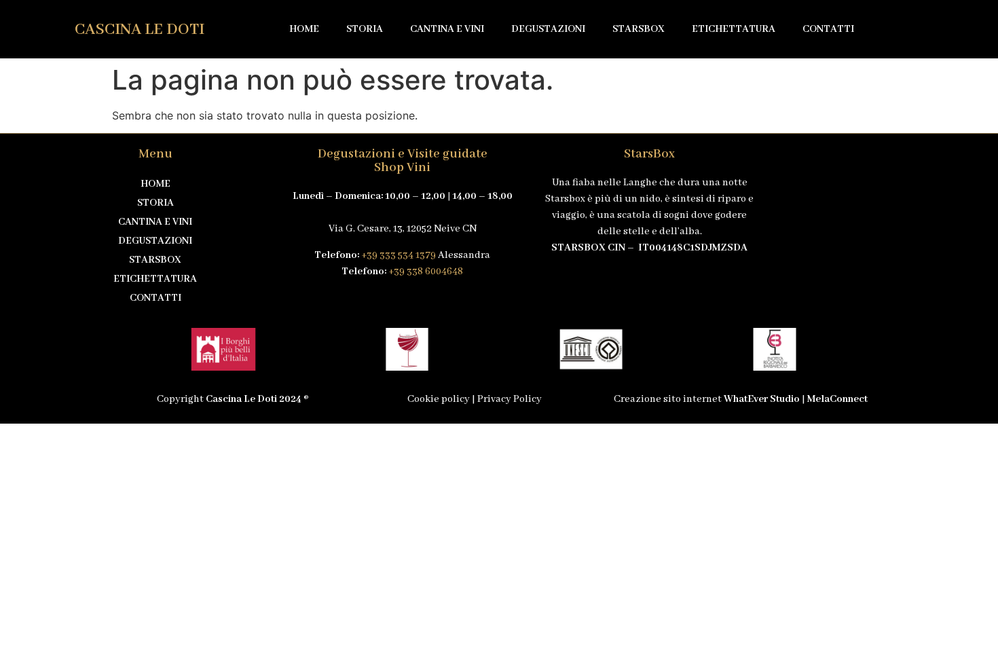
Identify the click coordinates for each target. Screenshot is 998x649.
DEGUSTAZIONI (548, 29)
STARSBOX (638, 29)
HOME (304, 29)
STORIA (364, 29)
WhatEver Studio (762, 399)
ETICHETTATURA (733, 29)
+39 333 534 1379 (398, 255)
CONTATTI (828, 29)
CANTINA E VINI (447, 29)
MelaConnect (837, 399)
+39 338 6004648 (425, 271)
